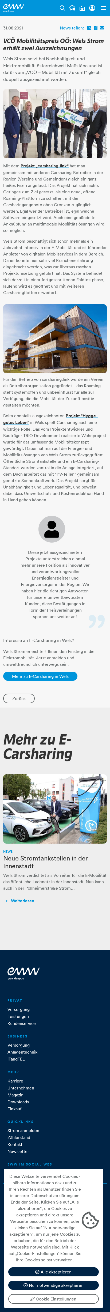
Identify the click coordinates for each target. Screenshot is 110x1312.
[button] (102, 8)
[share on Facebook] (95, 28)
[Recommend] (102, 28)
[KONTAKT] (72, 8)
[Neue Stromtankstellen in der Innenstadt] (55, 809)
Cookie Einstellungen (55, 1299)
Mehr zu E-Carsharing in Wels (40, 676)
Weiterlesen (22, 901)
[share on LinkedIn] (89, 28)
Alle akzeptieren (56, 1272)
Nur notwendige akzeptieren (56, 1285)
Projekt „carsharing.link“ (45, 166)
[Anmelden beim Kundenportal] (92, 8)
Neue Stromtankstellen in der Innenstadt (45, 862)
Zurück (19, 698)
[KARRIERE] (82, 8)
